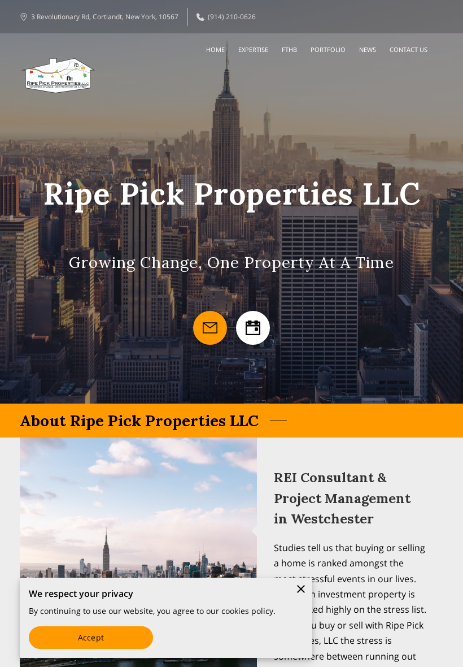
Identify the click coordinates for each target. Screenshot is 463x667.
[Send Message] (210, 328)
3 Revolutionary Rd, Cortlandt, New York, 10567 (104, 16)
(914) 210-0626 (232, 16)
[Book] (253, 328)
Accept (91, 637)
